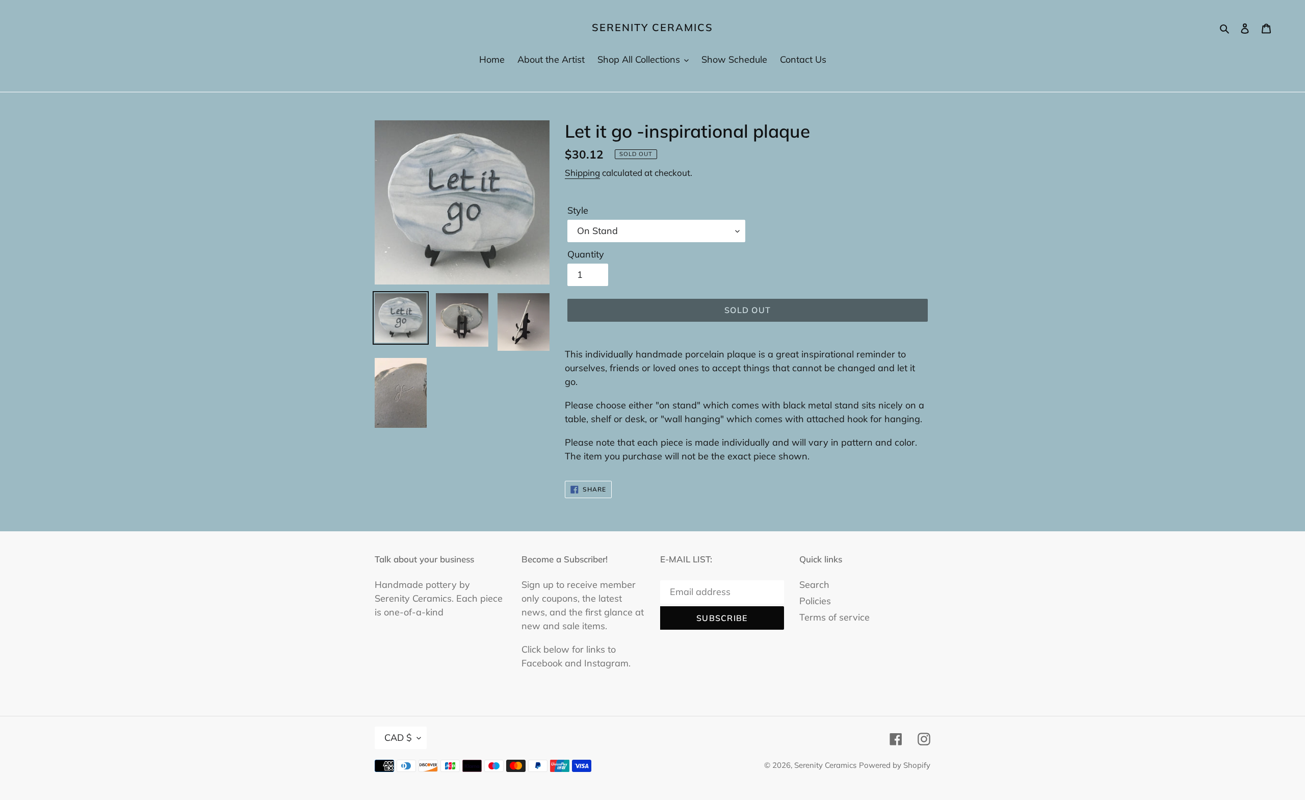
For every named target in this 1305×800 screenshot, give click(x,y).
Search (814, 584)
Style (577, 210)
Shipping (582, 172)
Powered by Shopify (894, 765)
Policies (815, 601)
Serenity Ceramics (652, 27)
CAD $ (398, 737)
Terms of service (834, 617)
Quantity (585, 254)
